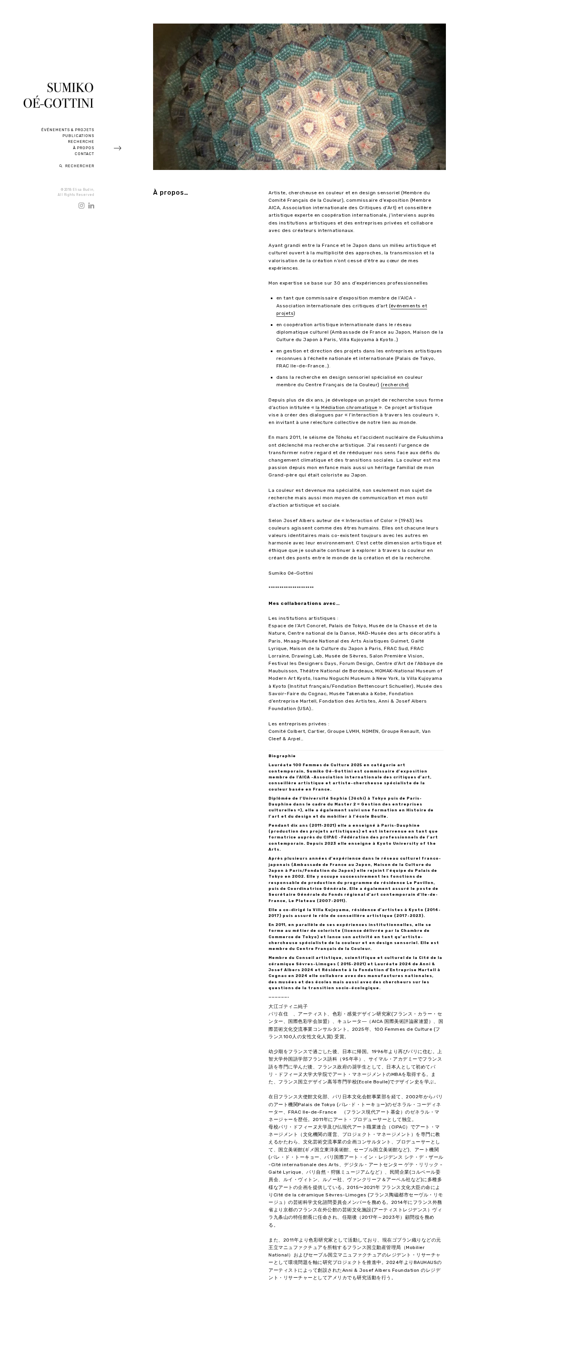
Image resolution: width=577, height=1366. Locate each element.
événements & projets (67, 130)
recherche (81, 141)
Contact (84, 154)
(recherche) (395, 384)
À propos (83, 148)
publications (78, 135)
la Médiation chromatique (347, 407)
